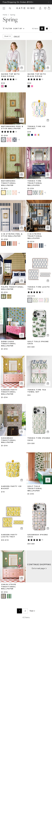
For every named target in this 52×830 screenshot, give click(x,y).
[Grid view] (42, 28)
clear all (17, 36)
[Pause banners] (48, 2)
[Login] (40, 8)
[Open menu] (4, 8)
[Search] (10, 8)
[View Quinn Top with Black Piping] (5, 86)
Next (31, 611)
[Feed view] (46, 28)
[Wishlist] (45, 8)
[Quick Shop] (21, 67)
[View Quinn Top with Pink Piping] (32, 86)
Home (5, 15)
